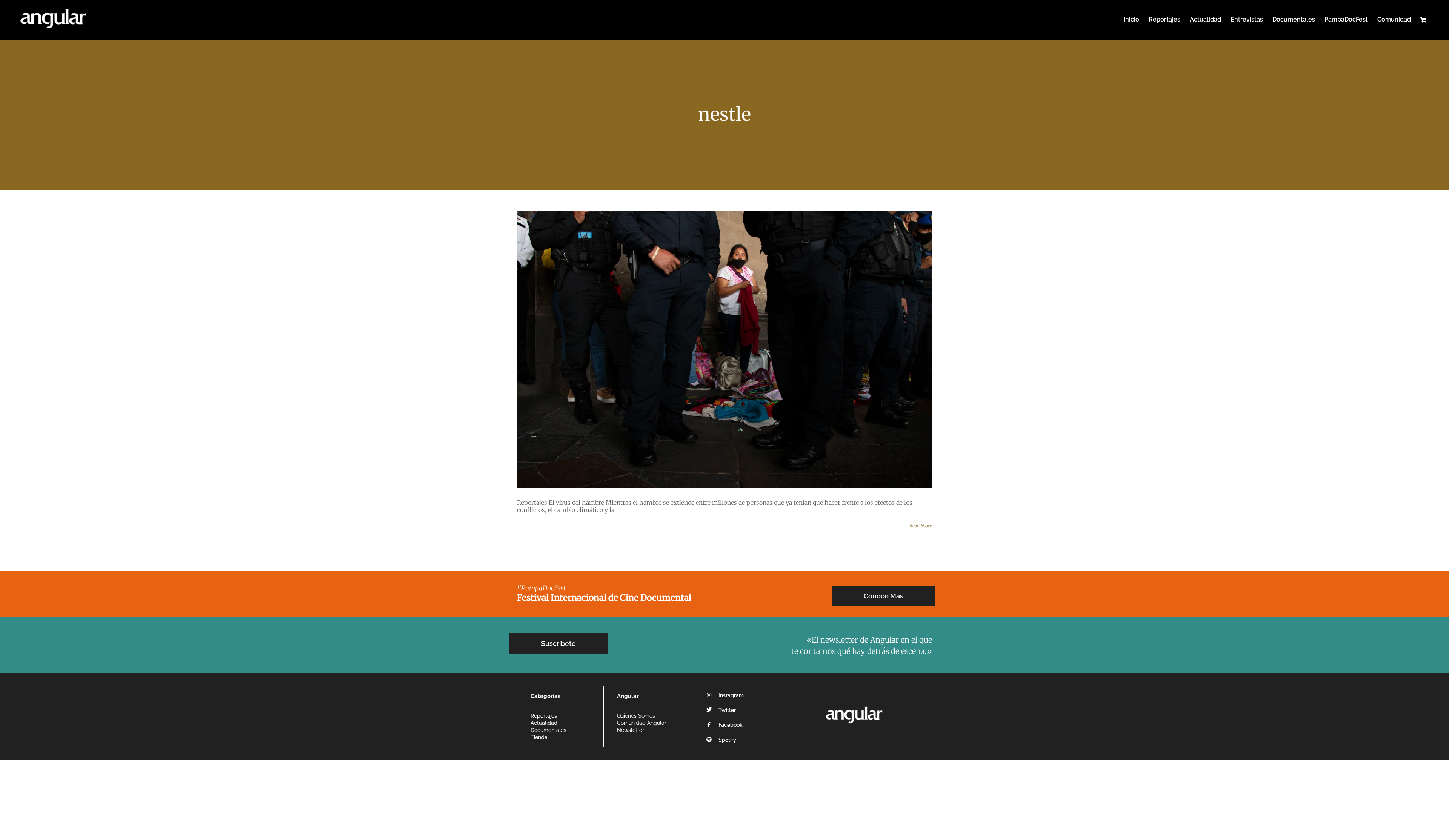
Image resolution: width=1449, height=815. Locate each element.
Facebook (730, 725)
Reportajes (544, 716)
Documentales (548, 730)
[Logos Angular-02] (854, 704)
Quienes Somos (636, 716)
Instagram (731, 695)
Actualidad (544, 723)
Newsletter (630, 730)
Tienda (539, 737)
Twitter (727, 710)
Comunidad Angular (641, 723)
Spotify (727, 740)
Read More (920, 526)
